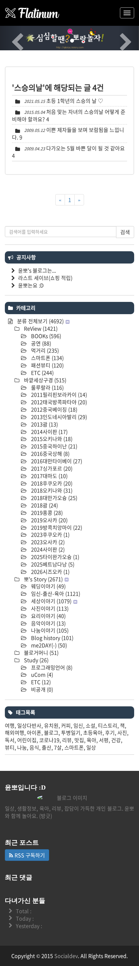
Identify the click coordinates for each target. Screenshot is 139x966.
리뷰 (67, 740)
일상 (91, 747)
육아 (91, 740)
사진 (122, 732)
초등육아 (92, 732)
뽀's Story (43, 579)
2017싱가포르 (51, 468)
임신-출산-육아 (55, 593)
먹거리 (44, 350)
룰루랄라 (47, 387)
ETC (42, 372)
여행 (10, 725)
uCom (41, 674)
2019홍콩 (46, 512)
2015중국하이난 (53, 446)
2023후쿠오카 (50, 534)
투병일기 (70, 732)
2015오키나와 (51, 439)
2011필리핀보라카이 (58, 394)
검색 (125, 232)
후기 (110, 732)
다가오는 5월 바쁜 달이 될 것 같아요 (85, 148)
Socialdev (66, 956)
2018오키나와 (51, 490)
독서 (10, 740)
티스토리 (107, 725)
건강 (116, 740)
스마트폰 (47, 358)
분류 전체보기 (40, 321)
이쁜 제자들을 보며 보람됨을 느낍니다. (68, 133)
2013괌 (44, 424)
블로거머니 (41, 652)
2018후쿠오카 (51, 483)
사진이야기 (49, 608)
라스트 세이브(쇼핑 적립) (45, 278)
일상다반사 (29, 725)
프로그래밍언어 (51, 667)
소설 (90, 725)
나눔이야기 (49, 630)
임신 (78, 725)
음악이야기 (48, 623)
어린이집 (27, 740)
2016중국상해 (50, 453)
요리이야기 (48, 616)
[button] (10, 38)
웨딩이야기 (48, 586)
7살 (58, 747)
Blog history (51, 638)
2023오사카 (47, 542)
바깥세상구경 (44, 380)
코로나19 (49, 740)
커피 (66, 725)
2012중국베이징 (53, 409)
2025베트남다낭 (52, 564)
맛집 (79, 740)
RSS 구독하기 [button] (29, 855)
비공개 (41, 689)
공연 (40, 343)
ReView (40, 328)
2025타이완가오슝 (54, 557)
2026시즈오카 (50, 571)
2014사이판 (49, 431)
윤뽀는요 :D (31, 285)
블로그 (51, 732)
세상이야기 (50, 601)
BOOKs (45, 336)
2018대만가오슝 (53, 498)
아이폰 (34, 732)
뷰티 (10, 747)
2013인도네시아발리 (58, 417)
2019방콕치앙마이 (56, 527)
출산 (46, 747)
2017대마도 (49, 476)
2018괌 (44, 505)
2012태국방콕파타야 (58, 402)
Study (35, 660)
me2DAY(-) (48, 645)
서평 (104, 740)
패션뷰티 (47, 365)
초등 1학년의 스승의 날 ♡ (74, 101)
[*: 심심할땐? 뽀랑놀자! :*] (32, 13)
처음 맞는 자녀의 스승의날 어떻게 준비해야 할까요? (68, 115)
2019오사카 (49, 520)
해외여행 (14, 732)
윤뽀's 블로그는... (37, 270)
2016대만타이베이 (56, 461)
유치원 (51, 725)
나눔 (22, 747)
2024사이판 (47, 549)
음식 (34, 747)
